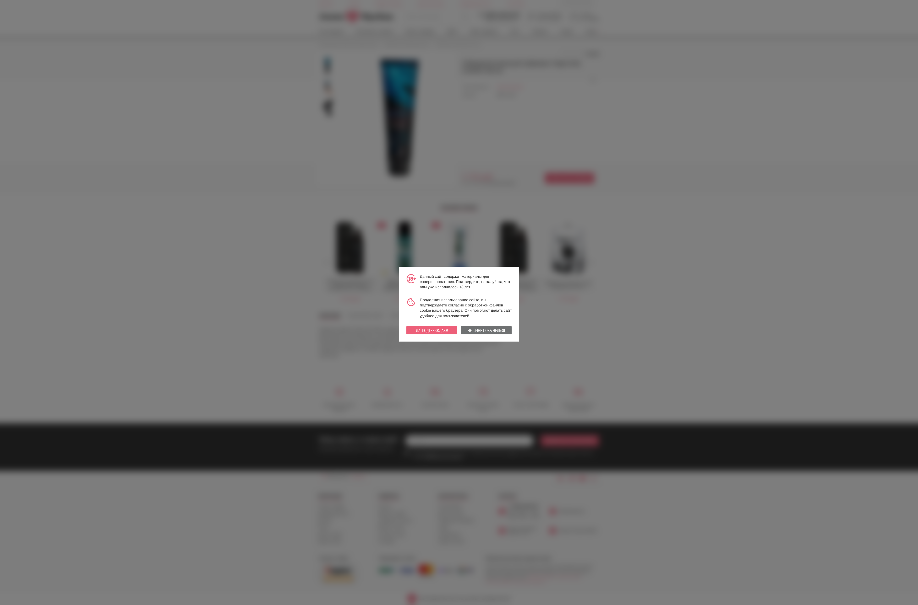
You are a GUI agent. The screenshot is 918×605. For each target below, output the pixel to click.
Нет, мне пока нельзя (486, 330)
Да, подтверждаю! (432, 330)
